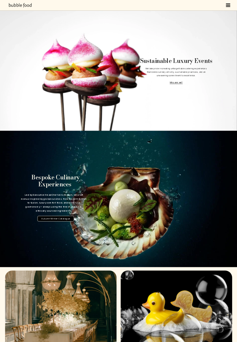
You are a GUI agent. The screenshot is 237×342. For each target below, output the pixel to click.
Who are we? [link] (176, 82)
